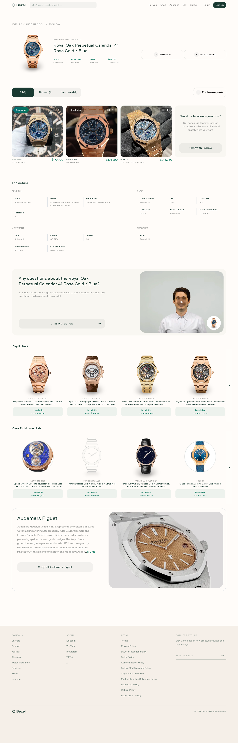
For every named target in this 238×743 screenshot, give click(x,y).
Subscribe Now (100, 386)
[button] (100, 354)
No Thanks (100, 395)
